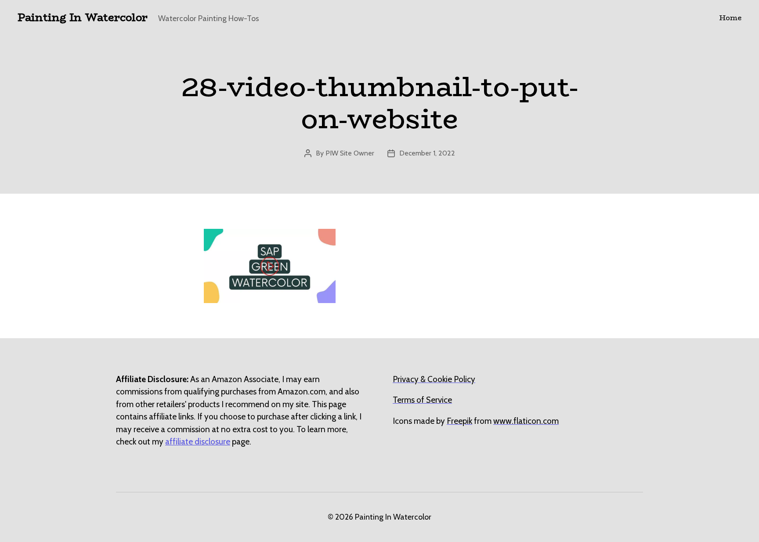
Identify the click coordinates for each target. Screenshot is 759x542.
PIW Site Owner (349, 153)
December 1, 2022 (427, 153)
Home (730, 18)
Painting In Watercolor (83, 17)
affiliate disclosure (197, 442)
